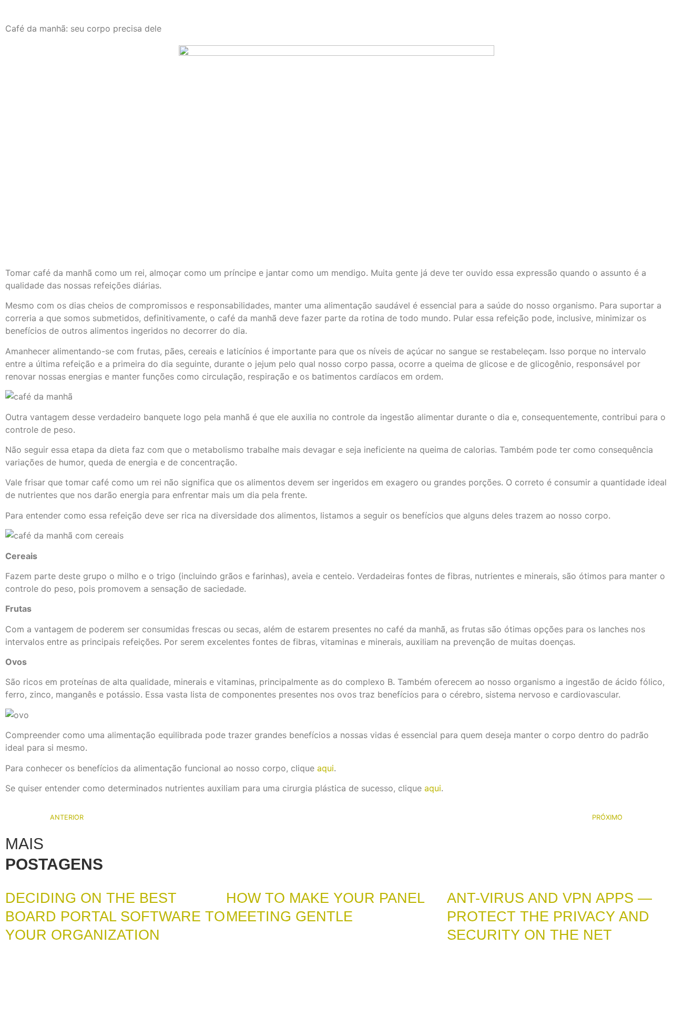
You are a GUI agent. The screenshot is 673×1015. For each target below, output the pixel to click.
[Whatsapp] (55, 993)
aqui (325, 768)
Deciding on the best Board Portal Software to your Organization (115, 916)
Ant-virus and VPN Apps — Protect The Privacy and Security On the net (549, 916)
